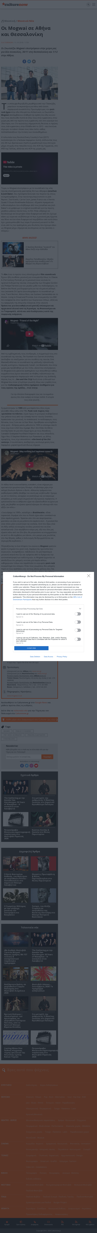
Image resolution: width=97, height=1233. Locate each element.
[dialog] (48, 616)
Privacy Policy (62, 657)
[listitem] (48, 608)
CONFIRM (31, 648)
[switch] (78, 613)
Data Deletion (35, 657)
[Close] (89, 576)
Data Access (48, 657)
